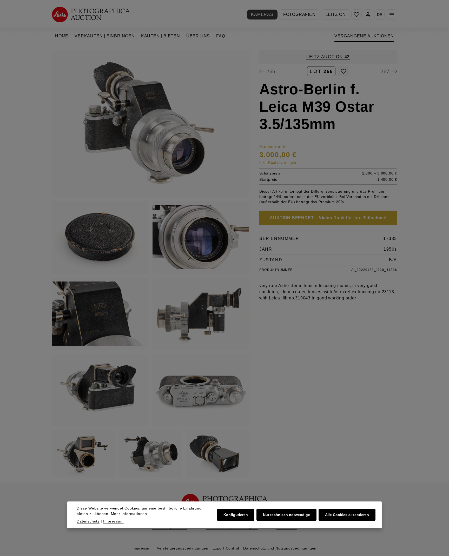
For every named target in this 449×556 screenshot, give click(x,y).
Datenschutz (88, 521)
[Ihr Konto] (368, 14)
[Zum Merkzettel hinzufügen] (343, 71)
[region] (150, 263)
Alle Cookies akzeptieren (347, 515)
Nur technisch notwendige (286, 515)
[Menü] (392, 14)
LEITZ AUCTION (328, 57)
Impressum (143, 548)
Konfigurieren (235, 515)
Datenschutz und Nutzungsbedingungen (279, 548)
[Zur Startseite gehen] (91, 14)
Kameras (262, 14)
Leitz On (336, 14)
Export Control (226, 548)
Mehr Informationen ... (131, 514)
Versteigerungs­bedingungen (182, 548)
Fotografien (299, 14)
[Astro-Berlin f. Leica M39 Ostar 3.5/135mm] (150, 123)
